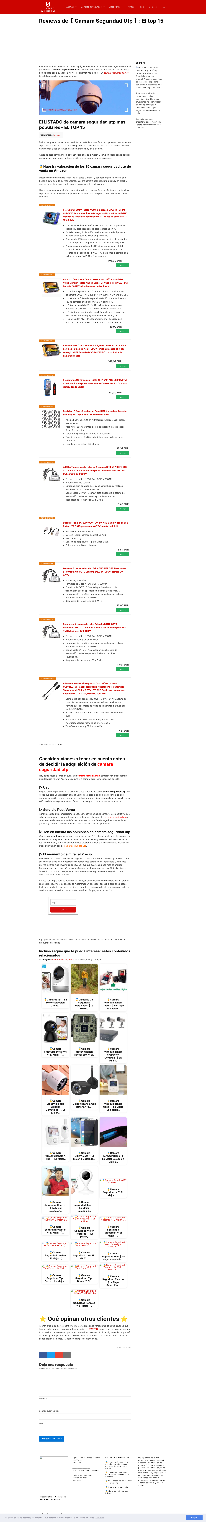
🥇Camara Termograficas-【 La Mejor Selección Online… (113, 1157)
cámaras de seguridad (63, 959)
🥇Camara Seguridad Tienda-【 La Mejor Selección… (113, 1281)
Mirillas (131, 7)
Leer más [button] (99, 1518)
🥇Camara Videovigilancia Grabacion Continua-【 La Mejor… (113, 1054)
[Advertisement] (103, 44)
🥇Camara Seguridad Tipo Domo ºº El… (84, 1278)
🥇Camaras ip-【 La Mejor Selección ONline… (55, 1002)
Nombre (43, 1398)
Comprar (123, 265)
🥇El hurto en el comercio (116, 1487)
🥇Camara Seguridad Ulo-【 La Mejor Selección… (113, 1256)
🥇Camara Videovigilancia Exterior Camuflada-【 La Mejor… (55, 1106)
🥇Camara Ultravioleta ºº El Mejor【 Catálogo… (84, 1156)
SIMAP (141, 1485)
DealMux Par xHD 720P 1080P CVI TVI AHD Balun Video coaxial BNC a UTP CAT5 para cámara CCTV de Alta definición (95, 524)
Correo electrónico (49, 1411)
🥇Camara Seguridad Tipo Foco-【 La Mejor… (55, 1278)
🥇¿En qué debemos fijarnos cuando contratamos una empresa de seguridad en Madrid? (117, 1465)
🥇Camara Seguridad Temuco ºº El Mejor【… (84, 1302)
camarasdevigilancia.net (116, 73)
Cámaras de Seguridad (91, 7)
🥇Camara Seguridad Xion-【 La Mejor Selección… (84, 1206)
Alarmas (70, 7)
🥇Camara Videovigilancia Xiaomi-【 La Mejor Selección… (113, 1004)
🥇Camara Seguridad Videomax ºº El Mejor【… (113, 1231)
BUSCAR (63, 910)
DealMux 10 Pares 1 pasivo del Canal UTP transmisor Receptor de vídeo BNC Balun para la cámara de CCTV (95, 413)
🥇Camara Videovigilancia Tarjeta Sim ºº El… (84, 1051)
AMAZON (93, 1329)
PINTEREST (77, 1463)
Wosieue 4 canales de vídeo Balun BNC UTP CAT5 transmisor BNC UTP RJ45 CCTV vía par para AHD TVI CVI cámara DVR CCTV (94, 571)
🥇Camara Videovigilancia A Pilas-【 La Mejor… (55, 1156)
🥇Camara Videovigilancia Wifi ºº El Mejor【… (55, 1051)
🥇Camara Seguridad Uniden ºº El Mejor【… (55, 1255)
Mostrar (57, 135)
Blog (142, 7)
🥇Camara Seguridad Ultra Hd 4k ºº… (84, 1255)
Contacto (153, 7)
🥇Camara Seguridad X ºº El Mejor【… (113, 1192)
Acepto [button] (194, 1518)
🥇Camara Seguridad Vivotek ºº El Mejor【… (55, 1229)
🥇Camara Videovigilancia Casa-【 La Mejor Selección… (113, 1105)
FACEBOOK (77, 1460)
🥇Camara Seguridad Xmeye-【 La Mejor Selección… (55, 1206)
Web (41, 1423)
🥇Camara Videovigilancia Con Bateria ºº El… (84, 1103)
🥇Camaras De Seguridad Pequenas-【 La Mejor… (84, 1004)
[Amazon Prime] (125, 261)
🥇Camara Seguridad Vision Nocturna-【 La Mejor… (84, 1232)
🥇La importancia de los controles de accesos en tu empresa (117, 1474)
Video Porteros (116, 7)
